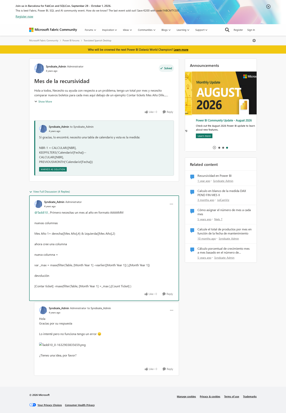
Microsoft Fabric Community (43, 40)
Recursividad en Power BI (214, 176)
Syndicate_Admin (56, 66)
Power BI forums (71, 40)
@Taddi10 (41, 212)
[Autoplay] (214, 147)
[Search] (227, 29)
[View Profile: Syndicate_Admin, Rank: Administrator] (39, 68)
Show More (45, 101)
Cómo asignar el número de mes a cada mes (224, 212)
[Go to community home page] (53, 30)
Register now (24, 16)
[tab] (219, 147)
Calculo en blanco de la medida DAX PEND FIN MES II (221, 193)
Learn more (181, 49)
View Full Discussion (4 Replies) (51, 191)
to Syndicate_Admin (82, 126)
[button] (62, 344)
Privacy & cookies (210, 396)
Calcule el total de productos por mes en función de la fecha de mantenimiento (224, 231)
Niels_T (218, 219)
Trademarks (250, 396)
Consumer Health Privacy (80, 405)
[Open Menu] (254, 40)
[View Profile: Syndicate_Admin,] (43, 129)
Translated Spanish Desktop (97, 40)
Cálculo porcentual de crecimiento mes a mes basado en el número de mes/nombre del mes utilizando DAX (223, 251)
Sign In (251, 29)
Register (238, 29)
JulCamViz (223, 200)
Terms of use (231, 396)
